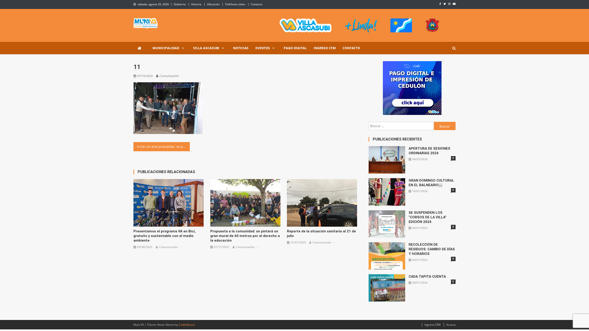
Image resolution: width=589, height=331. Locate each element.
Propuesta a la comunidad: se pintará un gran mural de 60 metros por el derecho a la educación (245, 236)
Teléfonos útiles (235, 4)
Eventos (262, 48)
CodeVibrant (187, 325)
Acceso (451, 325)
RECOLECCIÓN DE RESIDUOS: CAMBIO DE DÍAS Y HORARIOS (432, 249)
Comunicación (169, 76)
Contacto (256, 4)
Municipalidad (166, 48)
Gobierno (180, 4)
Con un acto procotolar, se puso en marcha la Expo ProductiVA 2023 (164, 146)
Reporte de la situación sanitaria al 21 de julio (321, 233)
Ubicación (213, 4)
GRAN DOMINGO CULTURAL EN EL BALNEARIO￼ (431, 182)
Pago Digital (295, 48)
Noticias (240, 48)
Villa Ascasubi (206, 48)
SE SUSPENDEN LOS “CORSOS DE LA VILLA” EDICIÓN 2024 (428, 217)
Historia (196, 4)
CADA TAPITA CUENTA (427, 276)
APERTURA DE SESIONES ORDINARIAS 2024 (429, 150)
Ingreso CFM (325, 48)
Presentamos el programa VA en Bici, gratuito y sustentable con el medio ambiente (164, 236)
